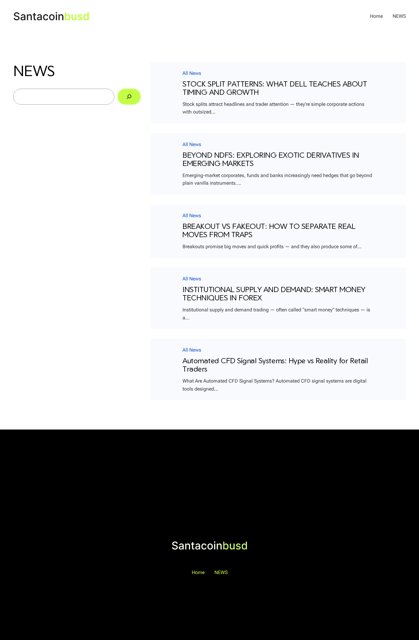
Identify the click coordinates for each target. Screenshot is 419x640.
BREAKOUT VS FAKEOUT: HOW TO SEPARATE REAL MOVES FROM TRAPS (269, 230)
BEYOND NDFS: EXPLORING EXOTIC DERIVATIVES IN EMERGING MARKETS (271, 159)
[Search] (129, 97)
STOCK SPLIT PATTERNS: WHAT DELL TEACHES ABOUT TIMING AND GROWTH (275, 88)
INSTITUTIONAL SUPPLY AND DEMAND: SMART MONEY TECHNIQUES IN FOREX (274, 293)
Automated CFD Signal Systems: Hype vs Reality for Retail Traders (275, 365)
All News (192, 73)
